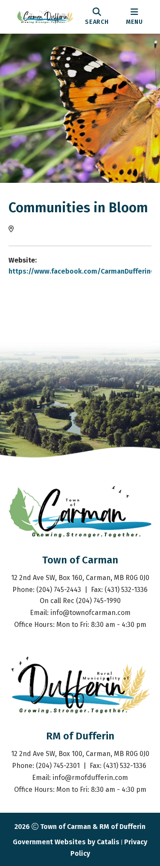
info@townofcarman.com (90, 613)
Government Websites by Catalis (66, 842)
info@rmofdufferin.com (90, 778)
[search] (97, 16)
